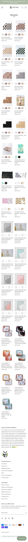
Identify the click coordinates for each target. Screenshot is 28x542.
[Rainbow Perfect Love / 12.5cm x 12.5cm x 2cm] (20, 355)
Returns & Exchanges (6, 470)
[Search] (22, 7)
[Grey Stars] (7, 279)
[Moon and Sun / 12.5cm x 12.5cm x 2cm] (20, 380)
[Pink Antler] (7, 305)
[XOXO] (20, 149)
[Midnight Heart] (7, 124)
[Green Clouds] (20, 305)
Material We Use (5, 492)
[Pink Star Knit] (7, 201)
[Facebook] (2, 518)
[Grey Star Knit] (20, 175)
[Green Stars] (20, 253)
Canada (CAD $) (5, 532)
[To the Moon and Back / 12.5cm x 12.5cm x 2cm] (20, 331)
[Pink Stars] (20, 279)
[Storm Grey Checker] (7, 26)
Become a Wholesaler (7, 487)
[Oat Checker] (7, 51)
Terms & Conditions (6, 475)
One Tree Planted (6, 494)
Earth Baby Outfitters (10, 536)
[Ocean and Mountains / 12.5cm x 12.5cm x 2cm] (7, 355)
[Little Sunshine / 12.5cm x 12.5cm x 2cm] (7, 380)
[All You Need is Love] (7, 253)
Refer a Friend (5, 485)
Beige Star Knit (22, 183)
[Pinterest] (12, 518)
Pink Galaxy (6, 235)
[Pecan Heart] (20, 100)
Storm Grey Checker (3, 34)
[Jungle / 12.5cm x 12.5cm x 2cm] (7, 404)
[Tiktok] (9, 518)
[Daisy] (7, 75)
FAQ (2, 473)
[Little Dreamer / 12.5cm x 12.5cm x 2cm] (7, 331)
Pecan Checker (6, 34)
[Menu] (2, 7)
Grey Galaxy (3, 235)
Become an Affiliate (6, 489)
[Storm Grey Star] (20, 75)
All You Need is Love (9, 235)
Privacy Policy (4, 477)
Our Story (3, 464)
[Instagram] (5, 518)
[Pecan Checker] (20, 26)
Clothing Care (5, 496)
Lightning (19, 157)
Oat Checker (9, 34)
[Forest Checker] (20, 51)
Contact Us (4, 466)
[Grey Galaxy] (7, 227)
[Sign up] (26, 512)
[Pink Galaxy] (20, 227)
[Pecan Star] (7, 100)
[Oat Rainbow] (20, 124)
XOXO (16, 157)
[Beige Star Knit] (20, 201)
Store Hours (4, 499)
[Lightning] (7, 175)
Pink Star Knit (19, 183)
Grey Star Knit (16, 183)
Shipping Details (5, 468)
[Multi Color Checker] (7, 149)
